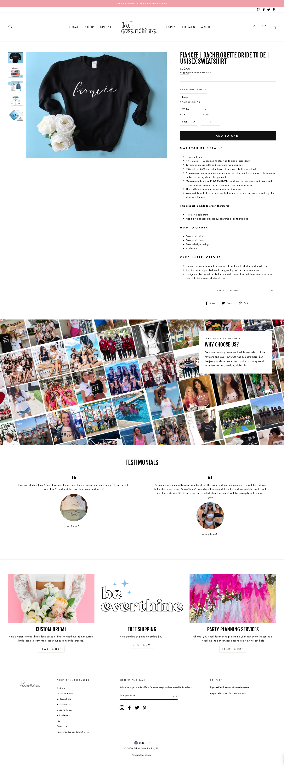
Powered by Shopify (142, 755)
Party (171, 27)
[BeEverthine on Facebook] (129, 707)
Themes (188, 27)
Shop (89, 27)
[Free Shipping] (142, 598)
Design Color (190, 102)
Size (183, 114)
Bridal (106, 27)
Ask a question (228, 290)
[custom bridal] (51, 598)
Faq (58, 720)
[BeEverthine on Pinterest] (144, 707)
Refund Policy (63, 715)
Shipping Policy (64, 709)
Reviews (61, 688)
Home (74, 27)
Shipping (184, 72)
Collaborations (64, 698)
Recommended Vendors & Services (73, 731)
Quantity (207, 114)
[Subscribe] (175, 695)
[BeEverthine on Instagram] (122, 707)
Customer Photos (65, 693)
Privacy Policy (63, 704)
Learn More (51, 649)
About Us (209, 27)
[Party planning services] (233, 598)
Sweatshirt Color (193, 89)
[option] (142, 3)
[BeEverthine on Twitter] (137, 707)
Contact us (62, 726)
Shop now (142, 645)
